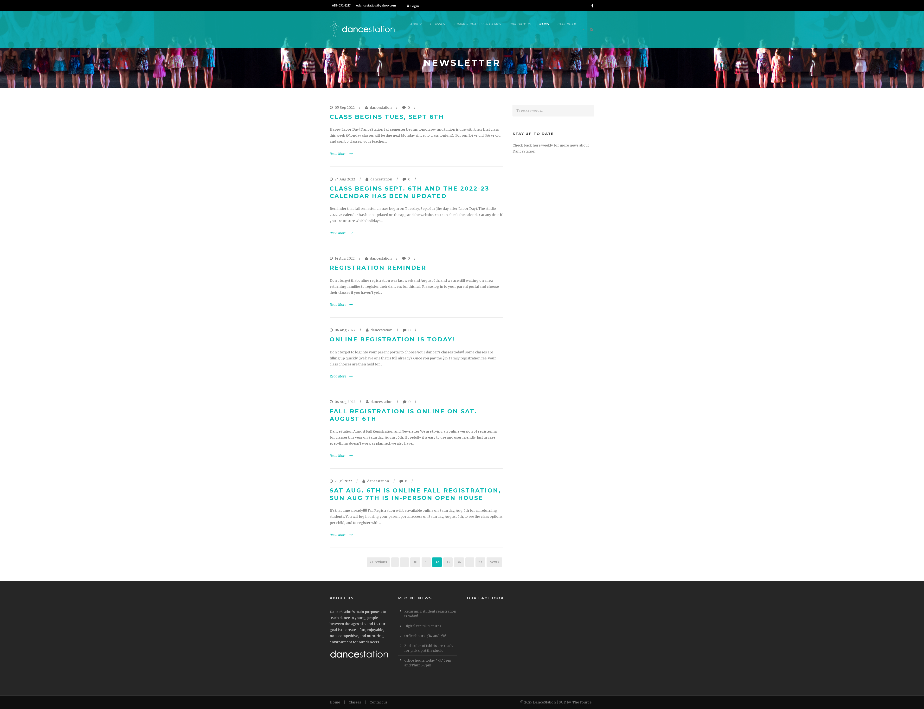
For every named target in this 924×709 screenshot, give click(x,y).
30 (415, 562)
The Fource (581, 702)
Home (335, 702)
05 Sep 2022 (345, 107)
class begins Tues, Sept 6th (387, 116)
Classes (355, 702)
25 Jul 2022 (343, 481)
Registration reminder (378, 267)
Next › (494, 562)
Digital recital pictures (422, 626)
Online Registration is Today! (392, 339)
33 (448, 562)
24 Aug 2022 (345, 179)
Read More (338, 154)
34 (459, 562)
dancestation (381, 107)
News (544, 24)
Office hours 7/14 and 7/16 (425, 636)
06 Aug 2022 (345, 330)
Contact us (378, 702)
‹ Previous (378, 562)
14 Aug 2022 (345, 258)
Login (414, 6)
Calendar (567, 24)
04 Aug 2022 (345, 402)
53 (480, 562)
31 (426, 562)
